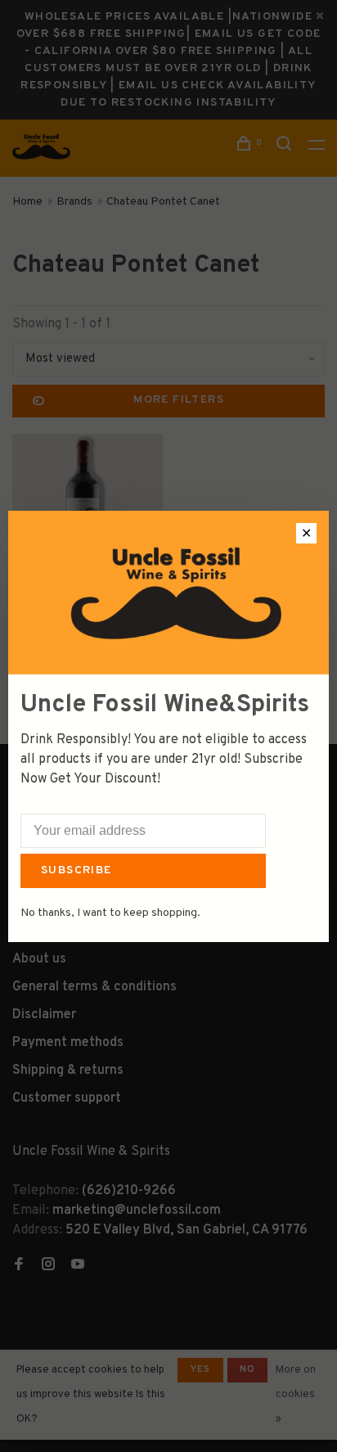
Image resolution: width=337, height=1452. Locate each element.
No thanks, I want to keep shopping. (110, 913)
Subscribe (76, 870)
